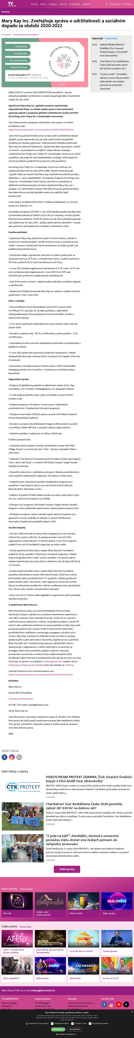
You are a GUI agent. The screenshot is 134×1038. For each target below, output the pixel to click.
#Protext (17, 35)
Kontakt (72, 998)
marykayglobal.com (52, 661)
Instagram (25, 665)
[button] (67, 1034)
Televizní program (9, 1003)
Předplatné (74, 4)
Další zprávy (67, 869)
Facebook (13, 665)
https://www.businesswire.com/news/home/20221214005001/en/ (41, 129)
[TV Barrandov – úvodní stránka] (9, 4)
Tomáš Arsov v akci (43, 1006)
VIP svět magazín (42, 1003)
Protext (63, 4)
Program (53, 4)
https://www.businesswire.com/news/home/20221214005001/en (41, 674)
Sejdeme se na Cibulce (44, 1009)
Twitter (68, 665)
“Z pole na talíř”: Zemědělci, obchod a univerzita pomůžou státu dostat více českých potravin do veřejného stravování (114, 81)
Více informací (69, 1020)
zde (67, 202)
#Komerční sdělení (30, 35)
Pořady (34, 4)
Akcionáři (6, 1009)
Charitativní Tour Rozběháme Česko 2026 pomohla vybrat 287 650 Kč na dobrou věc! (114, 65)
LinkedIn (38, 665)
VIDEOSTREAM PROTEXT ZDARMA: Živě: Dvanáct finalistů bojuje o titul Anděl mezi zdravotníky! (113, 50)
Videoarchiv (7, 1006)
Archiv (43, 4)
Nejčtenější (111, 38)
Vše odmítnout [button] (75, 1029)
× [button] (131, 1011)
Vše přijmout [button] (58, 1029)
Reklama (86, 4)
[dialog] (67, 1023)
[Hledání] (107, 4)
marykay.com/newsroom (21, 698)
